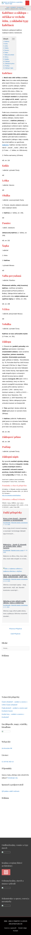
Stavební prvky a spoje (17, 550)
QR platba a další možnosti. (11, 791)
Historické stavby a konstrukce (19, 522)
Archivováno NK (7, 748)
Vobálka (6, 59)
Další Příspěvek (15, 634)
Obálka (6, 48)
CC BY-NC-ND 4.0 (8, 762)
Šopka (6, 52)
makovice (5, 145)
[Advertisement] (15, 676)
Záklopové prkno (9, 63)
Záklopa (7, 61)
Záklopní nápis (9, 68)
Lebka (6, 46)
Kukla (6, 43)
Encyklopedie (6, 522)
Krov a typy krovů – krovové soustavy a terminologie (14, 519)
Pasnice (6, 50)
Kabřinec (6, 41)
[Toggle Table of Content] (12, 38)
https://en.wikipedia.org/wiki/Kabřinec (11, 495)
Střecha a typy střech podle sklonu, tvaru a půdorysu (14, 602)
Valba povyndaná (9, 54)
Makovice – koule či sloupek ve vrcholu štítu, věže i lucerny (14, 546)
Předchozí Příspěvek (15, 628)
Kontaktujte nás (13, 778)
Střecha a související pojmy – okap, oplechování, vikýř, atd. (15, 576)
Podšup (7, 65)
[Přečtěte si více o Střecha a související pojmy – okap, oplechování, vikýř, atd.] (15, 570)
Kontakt (15, 931)
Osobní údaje (22, 928)
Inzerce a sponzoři (10, 928)
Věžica (6, 57)
